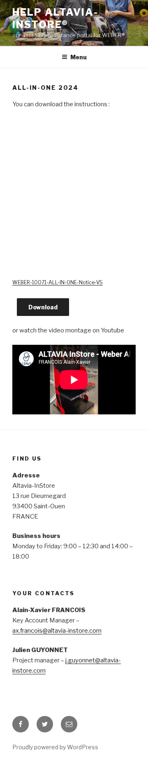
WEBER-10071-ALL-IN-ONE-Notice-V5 (57, 282)
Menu (78, 57)
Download (43, 307)
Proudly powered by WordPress (55, 747)
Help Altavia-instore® (55, 18)
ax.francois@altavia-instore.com (57, 630)
